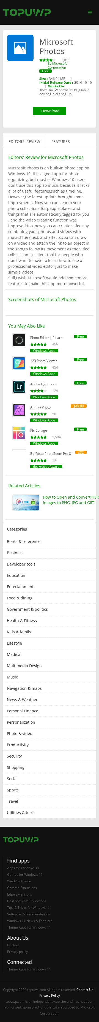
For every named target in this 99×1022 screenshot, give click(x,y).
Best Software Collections (26, 901)
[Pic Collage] (19, 433)
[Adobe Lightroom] (19, 387)
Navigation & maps (24, 688)
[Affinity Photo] (19, 410)
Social (12, 778)
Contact (13, 945)
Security (14, 756)
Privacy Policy (49, 995)
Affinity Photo (40, 407)
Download (50, 110)
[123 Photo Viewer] (19, 363)
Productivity (18, 744)
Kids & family (19, 631)
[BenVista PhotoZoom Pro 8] (19, 450)
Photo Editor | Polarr (46, 337)
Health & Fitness (22, 620)
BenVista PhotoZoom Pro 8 (50, 453)
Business (15, 552)
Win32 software (19, 881)
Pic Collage (38, 430)
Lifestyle (14, 643)
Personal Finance (22, 710)
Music (12, 677)
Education (16, 575)
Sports (13, 790)
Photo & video (19, 733)
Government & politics (27, 609)
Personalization (21, 722)
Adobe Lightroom (43, 384)
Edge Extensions (19, 894)
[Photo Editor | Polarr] (19, 340)
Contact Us (84, 989)
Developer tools (21, 564)
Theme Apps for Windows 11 (29, 927)
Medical (14, 654)
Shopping (15, 767)
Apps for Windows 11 (23, 868)
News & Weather (22, 699)
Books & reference (23, 541)
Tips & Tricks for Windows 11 (29, 907)
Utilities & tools (21, 812)
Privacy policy (17, 951)
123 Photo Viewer (43, 360)
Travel (12, 801)
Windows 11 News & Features (30, 920)
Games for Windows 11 (25, 874)
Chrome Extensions (22, 887)
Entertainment (20, 586)
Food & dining (19, 598)
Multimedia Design (24, 665)
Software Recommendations (28, 914)
